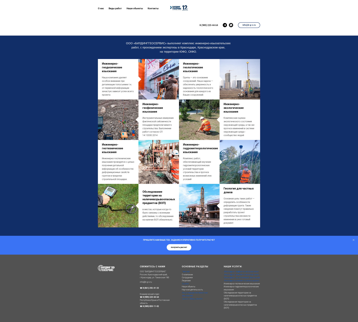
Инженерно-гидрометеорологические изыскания (200, 148)
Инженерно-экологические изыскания (234, 107)
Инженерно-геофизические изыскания (153, 107)
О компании (187, 274)
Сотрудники (187, 277)
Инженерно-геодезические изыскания (112, 67)
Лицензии (186, 280)
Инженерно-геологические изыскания (193, 67)
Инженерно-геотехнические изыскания (112, 148)
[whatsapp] (231, 25)
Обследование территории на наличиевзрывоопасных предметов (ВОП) (240, 296)
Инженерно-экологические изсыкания (241, 280)
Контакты (153, 8)
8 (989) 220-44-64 (209, 25)
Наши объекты (188, 286)
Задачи (185, 284)
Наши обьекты (135, 8)
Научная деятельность (192, 290)
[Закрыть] (353, 240)
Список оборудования (192, 299)
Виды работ (115, 8)
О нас (101, 8)
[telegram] (225, 25)
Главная (185, 271)
